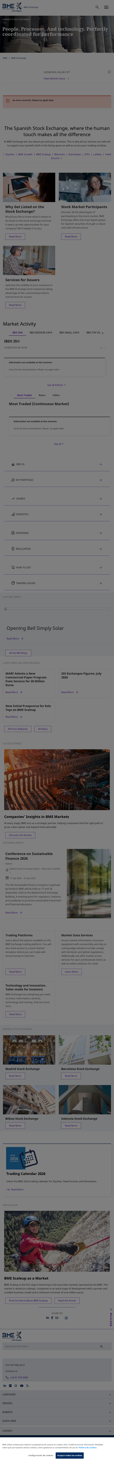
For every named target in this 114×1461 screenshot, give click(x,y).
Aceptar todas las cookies (69, 1455)
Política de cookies (87, 1447)
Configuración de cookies (40, 1455)
